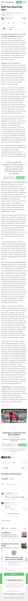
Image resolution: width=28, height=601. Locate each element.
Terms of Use (21, 448)
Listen (24, 18)
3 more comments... (6, 520)
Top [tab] (3, 528)
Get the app (22, 594)
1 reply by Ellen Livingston (12, 513)
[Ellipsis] (26, 493)
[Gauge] (24, 28)
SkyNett (7, 503)
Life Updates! (5, 532)
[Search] (25, 528)
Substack (6, 597)
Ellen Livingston (9, 17)
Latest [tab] (7, 528)
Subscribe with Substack (15, 580)
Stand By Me (5, 405)
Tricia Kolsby (8, 493)
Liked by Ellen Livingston (11, 495)
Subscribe (19, 2)
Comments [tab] (5, 479)
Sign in (24, 2)
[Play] (4, 28)
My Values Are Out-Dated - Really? (10, 544)
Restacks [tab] (11, 479)
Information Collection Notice (17, 450)
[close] (23, 550)
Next (23, 468)
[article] (14, 536)
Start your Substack (10, 594)
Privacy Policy (19, 586)
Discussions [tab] (13, 528)
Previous (6, 468)
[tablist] (8, 478)
